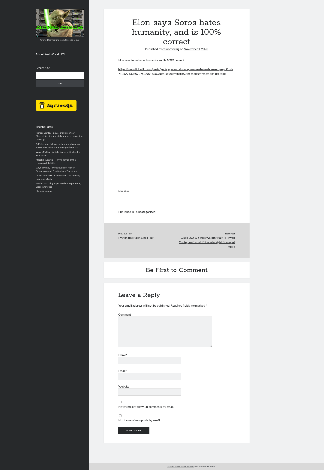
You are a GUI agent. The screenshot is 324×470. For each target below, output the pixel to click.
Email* (122, 370)
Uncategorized (145, 211)
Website (123, 386)
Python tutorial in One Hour (136, 237)
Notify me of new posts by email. (139, 420)
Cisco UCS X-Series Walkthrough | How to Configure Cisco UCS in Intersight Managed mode (207, 242)
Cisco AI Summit (44, 191)
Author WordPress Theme (180, 466)
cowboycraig (170, 49)
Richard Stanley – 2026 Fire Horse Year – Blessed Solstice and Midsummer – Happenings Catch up (59, 136)
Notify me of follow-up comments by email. (146, 406)
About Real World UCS (50, 54)
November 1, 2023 (196, 49)
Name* (122, 355)
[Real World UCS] (60, 36)
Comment (124, 314)
